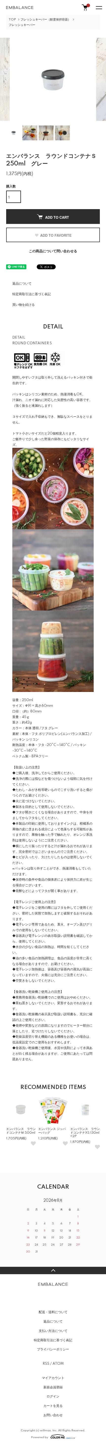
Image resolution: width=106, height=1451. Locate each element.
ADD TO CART (57, 217)
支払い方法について (53, 1331)
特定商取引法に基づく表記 (31, 294)
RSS (46, 1363)
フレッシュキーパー (22, 25)
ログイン (53, 1396)
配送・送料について (53, 1312)
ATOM (58, 1363)
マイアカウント (53, 1378)
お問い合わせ (53, 1415)
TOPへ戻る (53, 1270)
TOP (12, 19)
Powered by (39, 1437)
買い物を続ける (23, 305)
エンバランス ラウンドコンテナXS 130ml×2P (85, 1132)
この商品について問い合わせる (53, 251)
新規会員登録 (53, 1387)
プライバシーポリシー (53, 1349)
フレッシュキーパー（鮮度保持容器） (45, 19)
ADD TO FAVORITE (55, 235)
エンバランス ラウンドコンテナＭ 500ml (21, 1130)
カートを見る (53, 1406)
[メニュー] (98, 7)
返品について (22, 283)
